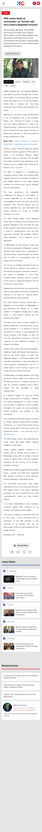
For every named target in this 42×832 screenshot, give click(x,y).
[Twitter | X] (24, 552)
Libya (23, 431)
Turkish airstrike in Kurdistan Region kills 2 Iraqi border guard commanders (21, 143)
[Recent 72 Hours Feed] (34, 3)
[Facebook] (30, 552)
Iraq (33, 81)
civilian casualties (15, 167)
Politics (6, 13)
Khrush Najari (22, 545)
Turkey (13, 85)
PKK (6, 85)
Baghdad (26, 81)
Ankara (17, 81)
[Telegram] (12, 552)
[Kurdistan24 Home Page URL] (21, 3)
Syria (14, 425)
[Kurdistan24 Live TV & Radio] (38, 3)
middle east (8, 81)
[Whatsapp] (18, 552)
